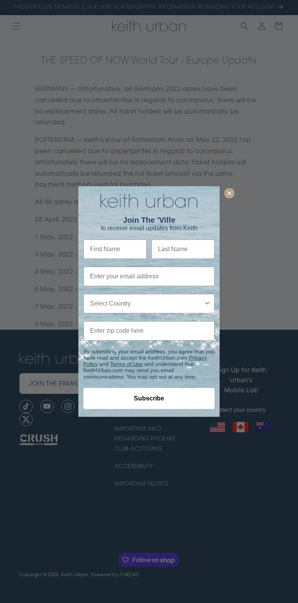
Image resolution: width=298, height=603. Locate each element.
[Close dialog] (229, 193)
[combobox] (146, 303)
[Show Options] (207, 303)
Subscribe (149, 398)
